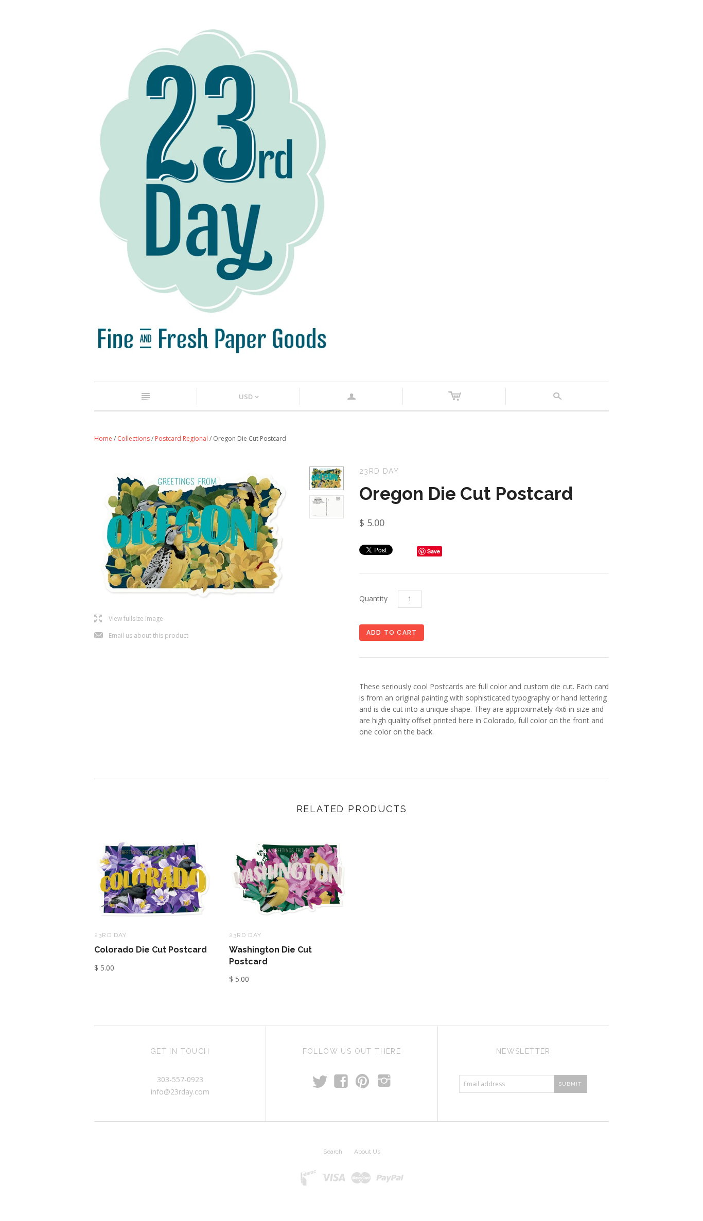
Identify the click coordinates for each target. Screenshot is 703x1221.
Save (433, 551)
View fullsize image (128, 619)
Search (332, 1151)
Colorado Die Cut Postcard (150, 950)
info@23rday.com (180, 1092)
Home (103, 438)
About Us (367, 1151)
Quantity (373, 598)
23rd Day (110, 935)
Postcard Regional (181, 438)
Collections (133, 438)
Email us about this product (141, 636)
